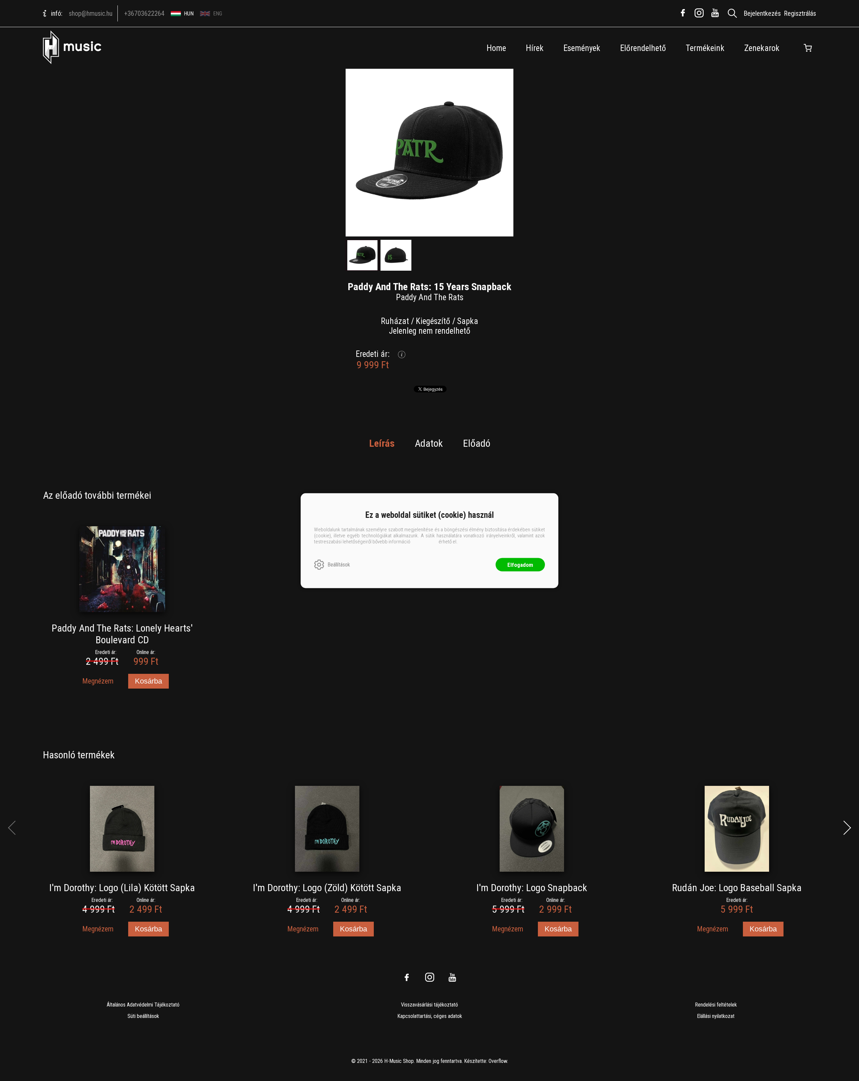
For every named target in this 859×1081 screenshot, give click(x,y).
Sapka (467, 321)
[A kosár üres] (807, 48)
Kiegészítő (433, 321)
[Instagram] (699, 12)
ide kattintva (424, 541)
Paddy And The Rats (429, 297)
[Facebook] (682, 12)
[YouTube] (715, 12)
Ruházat (395, 321)
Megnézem (97, 681)
